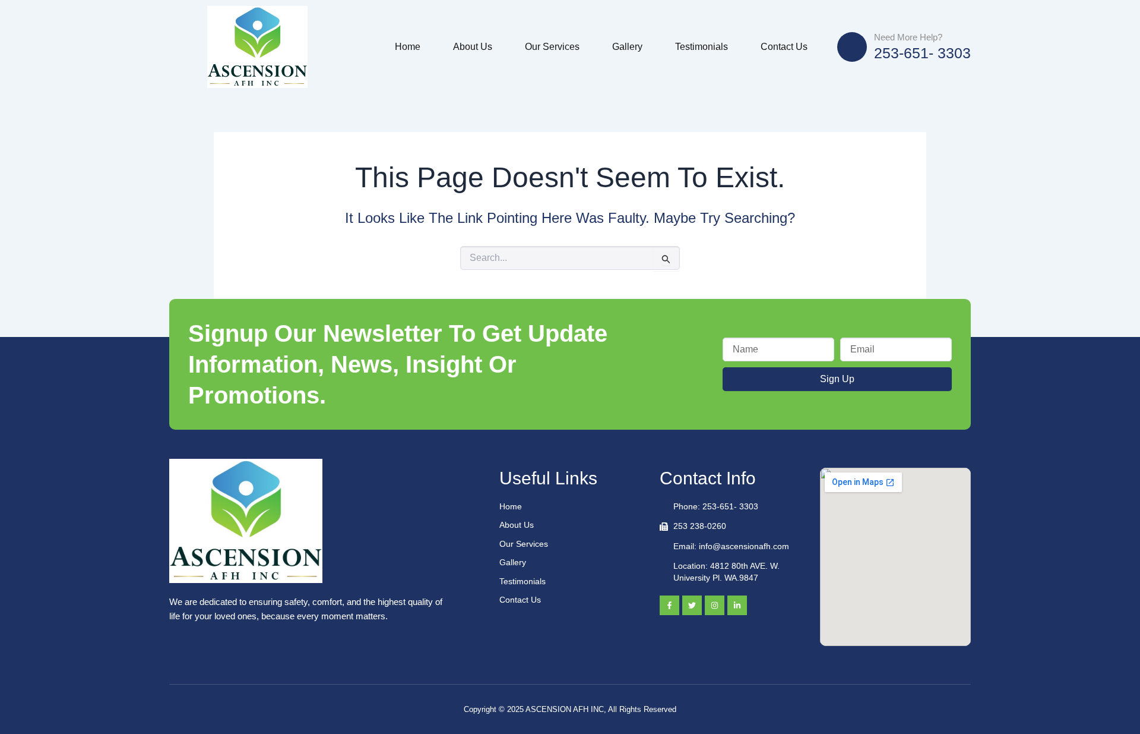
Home (407, 47)
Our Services (552, 47)
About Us (472, 47)
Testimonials (701, 47)
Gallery (627, 47)
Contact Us (784, 47)
